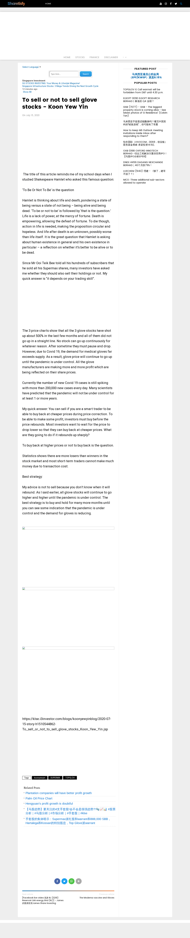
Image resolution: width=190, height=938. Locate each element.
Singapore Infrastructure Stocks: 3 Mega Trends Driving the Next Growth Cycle (60, 86)
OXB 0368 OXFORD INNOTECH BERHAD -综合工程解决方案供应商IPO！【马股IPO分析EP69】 (145, 153)
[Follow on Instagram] (166, 3)
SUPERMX (55, 778)
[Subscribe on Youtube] (161, 3)
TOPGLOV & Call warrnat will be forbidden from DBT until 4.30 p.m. (143, 91)
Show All (27, 92)
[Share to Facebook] (57, 881)
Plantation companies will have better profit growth (59, 793)
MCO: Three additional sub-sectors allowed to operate (143, 181)
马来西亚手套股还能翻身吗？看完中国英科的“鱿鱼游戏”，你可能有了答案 (144, 123)
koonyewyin (39, 778)
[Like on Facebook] (171, 3)
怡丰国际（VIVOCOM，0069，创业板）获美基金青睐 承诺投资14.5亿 (145, 143)
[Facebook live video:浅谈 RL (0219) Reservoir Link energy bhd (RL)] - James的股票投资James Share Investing (43, 900)
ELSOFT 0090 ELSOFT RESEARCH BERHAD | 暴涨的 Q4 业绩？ (141, 99)
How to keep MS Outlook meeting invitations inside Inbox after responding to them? (143, 133)
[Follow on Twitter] (176, 3)
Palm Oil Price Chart (39, 798)
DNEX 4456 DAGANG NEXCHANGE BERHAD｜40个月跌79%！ (143, 164)
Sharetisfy (16, 3)
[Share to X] (64, 881)
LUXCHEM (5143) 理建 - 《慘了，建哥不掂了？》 (144, 172)
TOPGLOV (70, 778)
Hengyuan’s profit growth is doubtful (49, 803)
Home (48, 3)
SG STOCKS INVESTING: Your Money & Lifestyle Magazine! (51, 83)
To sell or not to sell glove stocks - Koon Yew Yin (59, 103)
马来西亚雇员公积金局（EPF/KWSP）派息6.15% (145, 75)
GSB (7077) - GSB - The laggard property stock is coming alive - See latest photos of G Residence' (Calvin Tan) (145, 111)
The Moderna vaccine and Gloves (96, 897)
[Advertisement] (95, 32)
